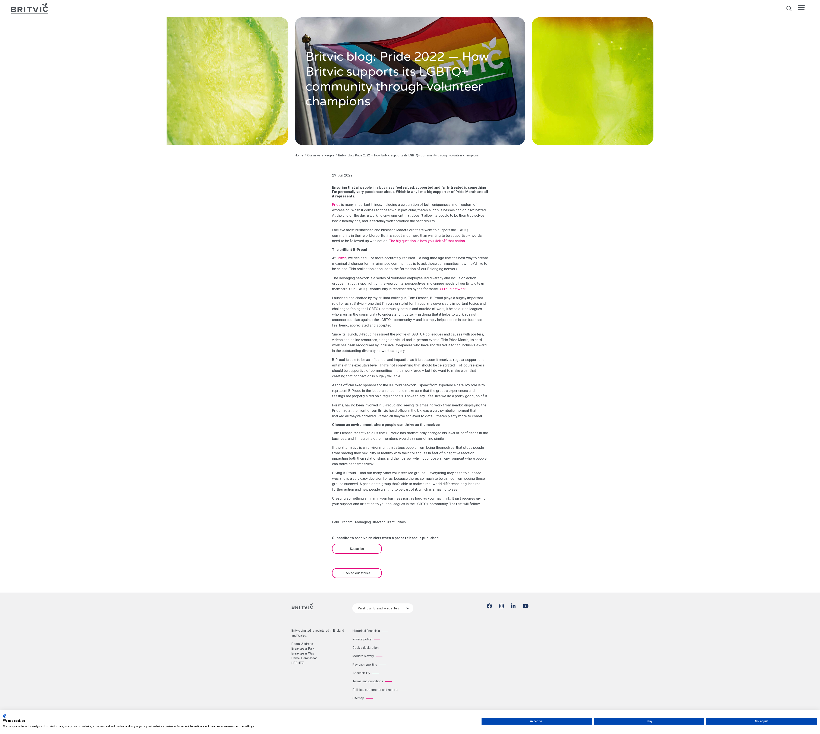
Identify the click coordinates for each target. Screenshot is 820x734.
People (329, 155)
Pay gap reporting (365, 664)
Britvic (342, 258)
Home (299, 155)
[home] (29, 8)
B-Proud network (452, 289)
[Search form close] (789, 10)
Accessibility (361, 673)
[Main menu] (801, 8)
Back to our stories (357, 573)
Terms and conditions (368, 681)
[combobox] (382, 608)
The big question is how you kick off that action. (427, 241)
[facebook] (489, 607)
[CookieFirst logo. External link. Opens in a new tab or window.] (4, 716)
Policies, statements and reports (375, 690)
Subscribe (357, 549)
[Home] (302, 610)
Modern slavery (363, 656)
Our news (314, 155)
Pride (336, 204)
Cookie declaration (366, 648)
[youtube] (526, 607)
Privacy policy (362, 639)
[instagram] (501, 607)
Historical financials (366, 631)
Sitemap (358, 698)
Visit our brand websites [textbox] (378, 608)
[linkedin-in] (513, 607)
